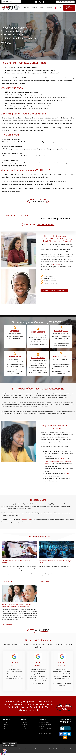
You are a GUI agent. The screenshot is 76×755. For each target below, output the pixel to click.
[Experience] (14, 327)
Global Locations (38, 332)
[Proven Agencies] (61, 327)
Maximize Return (38, 358)
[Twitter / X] (40, 2)
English (5, 754)
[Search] (20, 1)
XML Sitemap (68, 748)
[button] (65, 2)
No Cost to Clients (60, 356)
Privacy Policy (53, 748)
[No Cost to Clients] (61, 353)
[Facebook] (32, 2)
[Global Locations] (38, 328)
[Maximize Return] (38, 354)
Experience (14, 331)
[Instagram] (43, 2)
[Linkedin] (36, 2)
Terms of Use (61, 748)
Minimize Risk (15, 356)
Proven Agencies (61, 331)
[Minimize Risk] (15, 353)
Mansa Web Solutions (44, 748)
